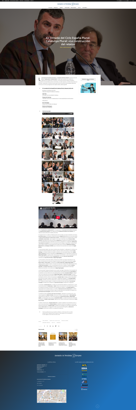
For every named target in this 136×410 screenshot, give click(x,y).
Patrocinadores (26, 0)
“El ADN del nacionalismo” (44, 265)
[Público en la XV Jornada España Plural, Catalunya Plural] (47, 176)
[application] (57, 114)
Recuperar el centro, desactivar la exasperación (52, 343)
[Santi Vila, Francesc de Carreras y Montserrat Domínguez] (58, 166)
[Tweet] (47, 326)
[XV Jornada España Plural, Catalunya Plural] (68, 166)
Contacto (32, 0)
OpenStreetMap (59, 402)
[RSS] (128, 0)
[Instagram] (125, 0)
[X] (124, 0)
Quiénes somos (7, 0)
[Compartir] (44, 326)
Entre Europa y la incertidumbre (60, 254)
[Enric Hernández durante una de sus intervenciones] (68, 176)
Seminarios (56, 7)
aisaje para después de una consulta (52, 270)
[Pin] (50, 326)
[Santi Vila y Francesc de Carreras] (58, 155)
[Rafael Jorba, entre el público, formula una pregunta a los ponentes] (47, 122)
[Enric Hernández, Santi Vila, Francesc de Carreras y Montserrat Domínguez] (58, 144)
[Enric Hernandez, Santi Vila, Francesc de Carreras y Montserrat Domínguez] (68, 122)
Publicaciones (73, 7)
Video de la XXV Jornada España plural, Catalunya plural (42, 344)
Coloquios (50, 7)
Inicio (3, 0)
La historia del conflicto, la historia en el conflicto (54, 259)
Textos (79, 7)
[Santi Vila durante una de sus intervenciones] (47, 144)
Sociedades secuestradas (44, 238)
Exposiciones (67, 7)
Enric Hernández (45, 320)
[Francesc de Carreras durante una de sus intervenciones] (47, 155)
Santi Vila (53, 322)
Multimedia (85, 7)
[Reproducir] (43, 113)
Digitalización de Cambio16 (14, 0)
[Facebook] (122, 0)
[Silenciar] (69, 113)
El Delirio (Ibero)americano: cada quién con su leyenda (72, 344)
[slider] (71, 114)
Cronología (21, 0)
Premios (61, 7)
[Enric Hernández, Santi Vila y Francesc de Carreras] (58, 198)
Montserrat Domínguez (46, 322)
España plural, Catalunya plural (51, 79)
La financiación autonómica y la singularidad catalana (63, 343)
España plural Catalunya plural (55, 320)
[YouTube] (127, 0)
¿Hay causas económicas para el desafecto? (56, 249)
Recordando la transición (44, 243)
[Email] (58, 326)
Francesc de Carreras (65, 320)
